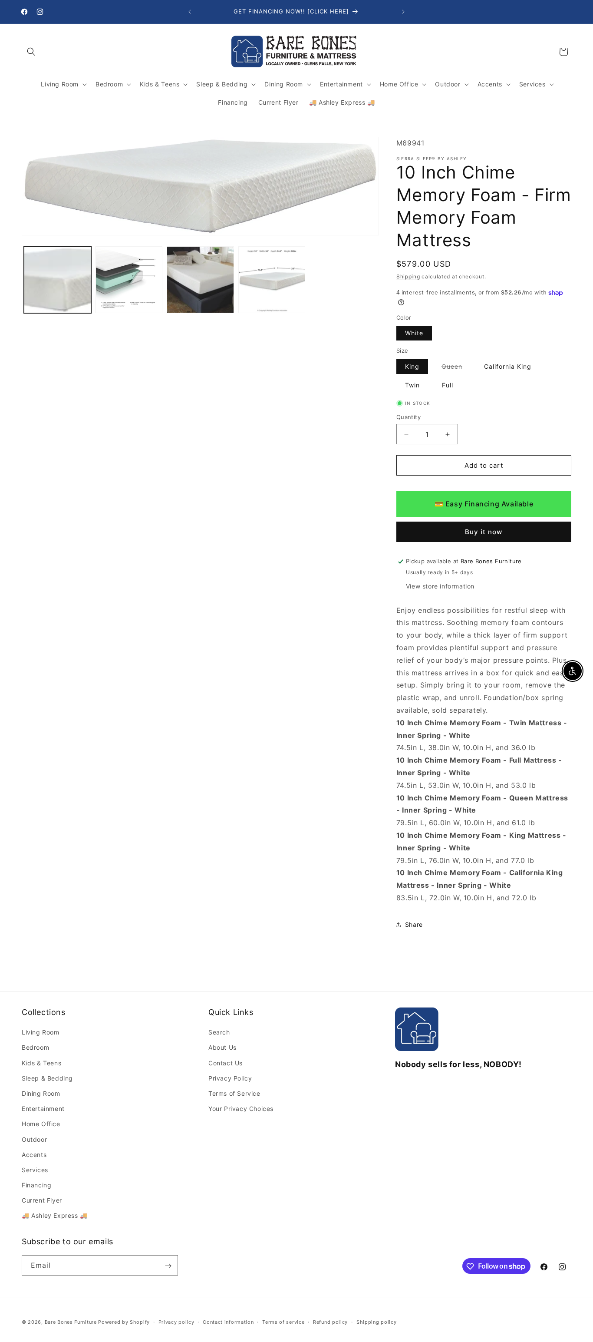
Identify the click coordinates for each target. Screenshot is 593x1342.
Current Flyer (42, 1200)
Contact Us (225, 1063)
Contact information (228, 1322)
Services (35, 1169)
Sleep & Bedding (47, 1078)
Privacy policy (176, 1322)
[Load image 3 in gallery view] (200, 280)
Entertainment (43, 1109)
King (412, 366)
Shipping (408, 277)
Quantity (408, 416)
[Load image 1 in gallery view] (57, 280)
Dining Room (41, 1093)
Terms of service (283, 1322)
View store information (440, 586)
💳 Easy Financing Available (484, 504)
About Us (222, 1047)
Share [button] (414, 925)
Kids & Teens (41, 1063)
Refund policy (330, 1322)
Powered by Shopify (124, 1322)
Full (447, 385)
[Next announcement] (403, 11)
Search (219, 1032)
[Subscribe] (168, 1266)
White (414, 333)
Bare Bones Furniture (71, 1322)
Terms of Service (234, 1093)
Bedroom (35, 1047)
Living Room (40, 1032)
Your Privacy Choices (240, 1109)
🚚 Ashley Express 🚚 (55, 1216)
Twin (412, 385)
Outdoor (34, 1139)
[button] (31, 51)
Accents (34, 1154)
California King (507, 366)
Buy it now (483, 532)
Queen (456, 368)
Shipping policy (376, 1322)
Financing (36, 1185)
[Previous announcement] (189, 11)
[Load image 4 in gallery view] (272, 280)
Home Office (41, 1124)
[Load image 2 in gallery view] (129, 280)
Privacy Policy (230, 1078)
